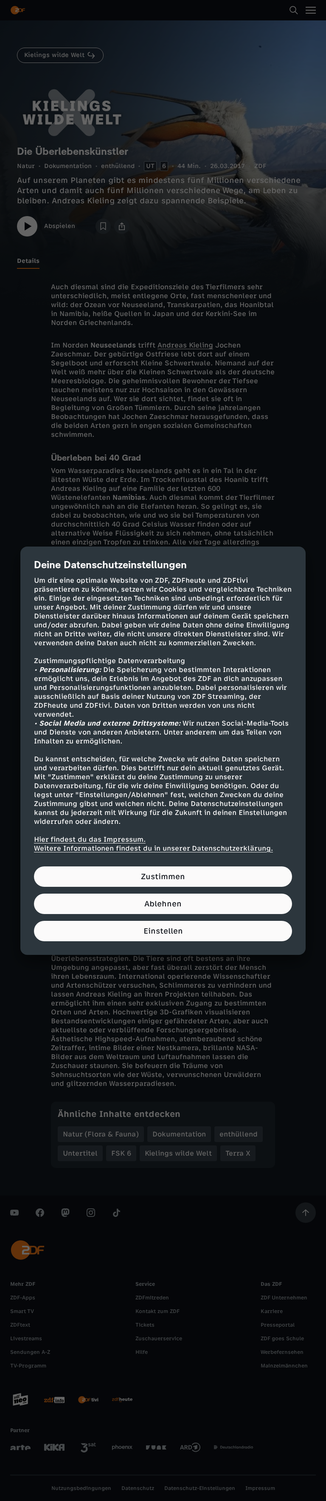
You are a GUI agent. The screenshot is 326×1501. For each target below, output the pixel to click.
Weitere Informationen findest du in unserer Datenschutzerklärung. (153, 848)
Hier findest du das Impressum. (90, 839)
